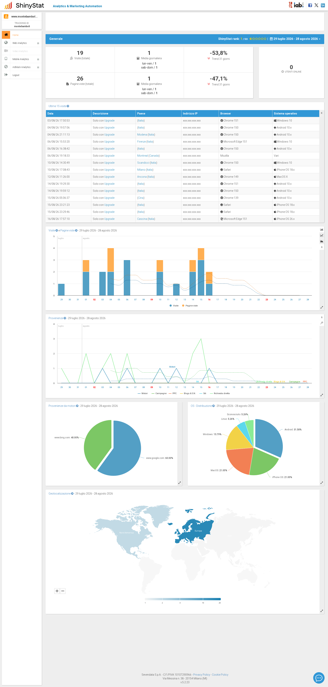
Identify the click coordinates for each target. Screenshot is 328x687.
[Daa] (290, 4)
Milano (141, 169)
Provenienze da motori (62, 405)
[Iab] (299, 4)
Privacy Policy (202, 674)
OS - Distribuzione (201, 405)
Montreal (142, 155)
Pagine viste (67, 230)
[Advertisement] (185, 21)
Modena (142, 134)
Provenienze (56, 318)
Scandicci (143, 162)
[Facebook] (309, 4)
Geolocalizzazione (60, 493)
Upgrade (109, 120)
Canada (154, 155)
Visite (52, 230)
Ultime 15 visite (58, 106)
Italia (141, 120)
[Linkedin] (323, 4)
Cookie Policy (220, 674)
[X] (316, 4)
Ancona (142, 176)
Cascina (142, 218)
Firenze (141, 141)
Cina (141, 197)
